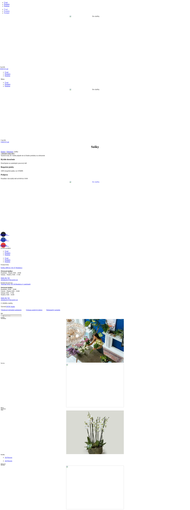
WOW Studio (10, 306)
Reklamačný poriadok (53, 310)
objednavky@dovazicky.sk (9, 280)
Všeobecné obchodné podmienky (11, 310)
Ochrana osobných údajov (34, 310)
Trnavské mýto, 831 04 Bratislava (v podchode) (16, 284)
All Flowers (8, 457)
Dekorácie (10, 152)
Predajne (6, 6)
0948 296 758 (5, 278)
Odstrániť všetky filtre (8, 153)
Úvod (6, 2)
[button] (95, 79)
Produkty (7, 4)
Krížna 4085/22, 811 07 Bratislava (11, 268)
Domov (3, 152)
